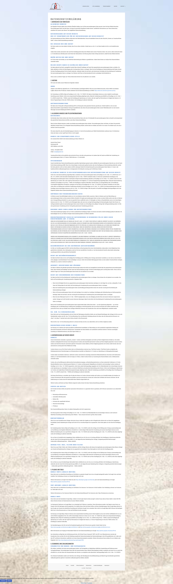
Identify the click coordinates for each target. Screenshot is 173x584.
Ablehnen (9, 580)
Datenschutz (88, 565)
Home (67, 565)
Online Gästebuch (80, 565)
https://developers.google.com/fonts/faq (85, 479)
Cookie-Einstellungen (98, 565)
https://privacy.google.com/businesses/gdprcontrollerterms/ (64, 527)
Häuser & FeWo (86, 6)
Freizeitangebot (106, 6)
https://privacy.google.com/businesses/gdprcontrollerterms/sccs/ (95, 527)
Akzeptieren (3, 580)
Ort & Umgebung (96, 6)
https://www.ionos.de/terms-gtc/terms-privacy (105, 90)
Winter (115, 6)
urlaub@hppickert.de (58, 151)
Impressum (106, 565)
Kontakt (122, 6)
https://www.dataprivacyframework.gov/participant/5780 (71, 540)
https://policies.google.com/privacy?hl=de (60, 481)
